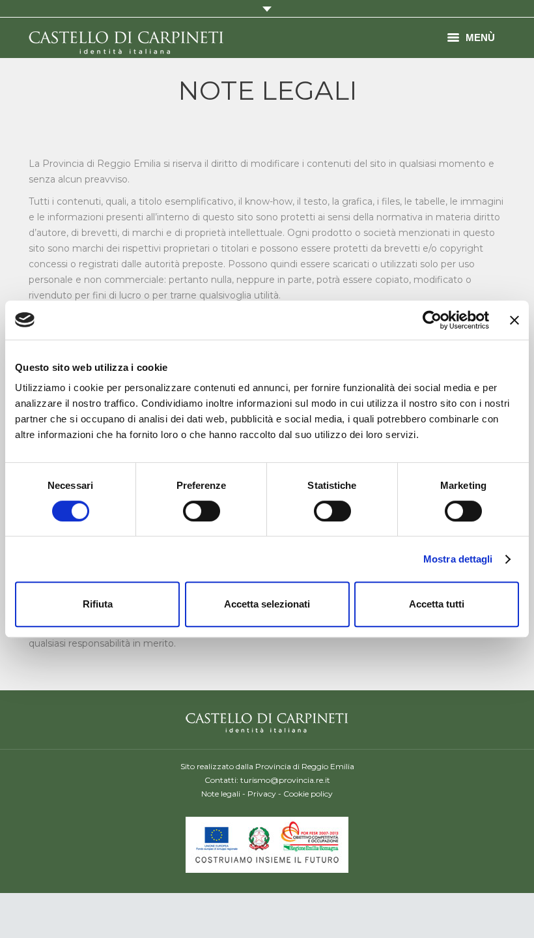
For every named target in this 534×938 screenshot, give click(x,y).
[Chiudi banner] (514, 320)
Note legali (220, 794)
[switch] (201, 511)
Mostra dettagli (458, 558)
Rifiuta (98, 603)
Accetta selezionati (267, 603)
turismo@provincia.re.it (285, 780)
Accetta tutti (436, 603)
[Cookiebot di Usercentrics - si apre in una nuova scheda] (432, 320)
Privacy (261, 794)
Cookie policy (308, 794)
